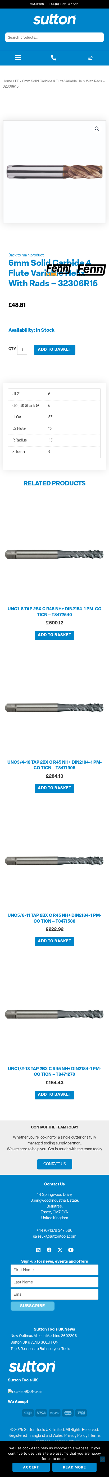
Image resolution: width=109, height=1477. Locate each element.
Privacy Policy (75, 1436)
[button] (97, 129)
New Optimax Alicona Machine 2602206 (44, 1336)
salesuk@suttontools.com (54, 1237)
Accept (31, 1467)
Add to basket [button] (54, 635)
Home (7, 81)
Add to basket (54, 350)
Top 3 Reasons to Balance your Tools (40, 1349)
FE (17, 81)
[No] (102, 1459)
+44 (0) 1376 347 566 (54, 1231)
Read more (74, 1467)
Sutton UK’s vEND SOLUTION (34, 1343)
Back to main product (26, 255)
